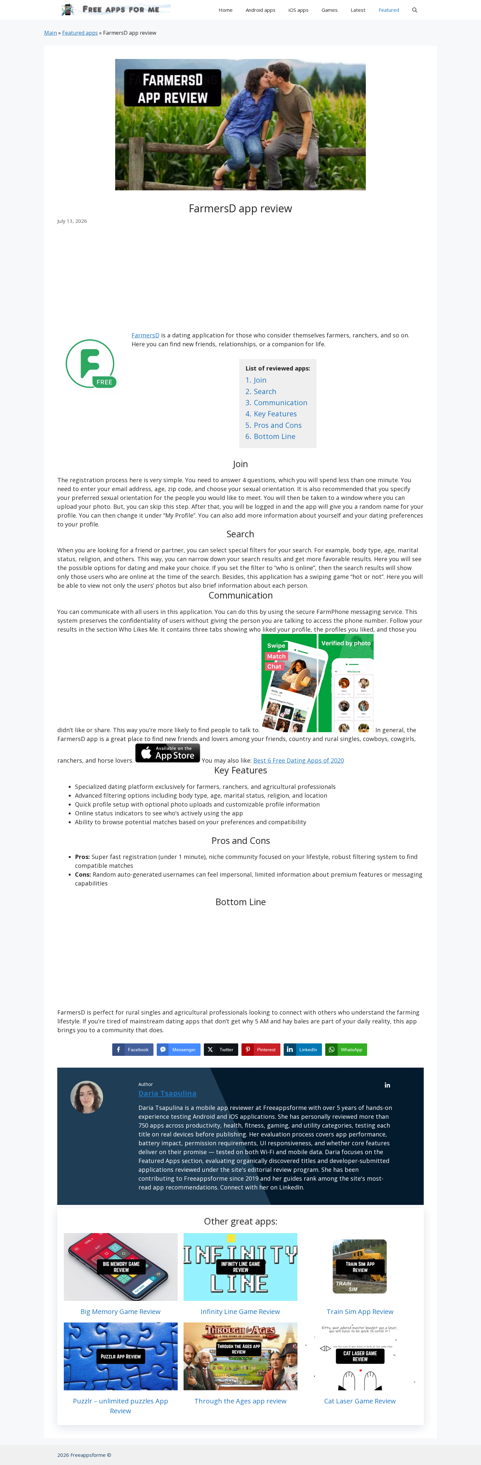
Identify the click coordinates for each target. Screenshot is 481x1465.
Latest (358, 10)
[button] (415, 10)
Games (330, 10)
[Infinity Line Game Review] (240, 1296)
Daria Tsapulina (167, 1093)
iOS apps (299, 10)
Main (50, 32)
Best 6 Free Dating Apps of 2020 (298, 760)
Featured (389, 10)
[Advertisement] (240, 282)
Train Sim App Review (360, 1311)
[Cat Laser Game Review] (360, 1386)
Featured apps (80, 32)
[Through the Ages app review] (240, 1386)
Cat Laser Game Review (360, 1401)
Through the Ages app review (240, 1401)
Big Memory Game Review (120, 1311)
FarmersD (145, 335)
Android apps (261, 10)
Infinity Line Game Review (240, 1311)
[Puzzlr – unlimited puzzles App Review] (121, 1386)
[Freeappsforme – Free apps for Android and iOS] (114, 10)
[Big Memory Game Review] (121, 1296)
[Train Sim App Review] (360, 1296)
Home (226, 10)
